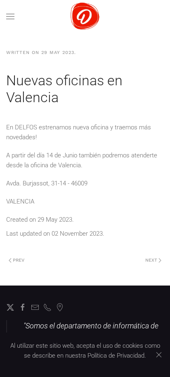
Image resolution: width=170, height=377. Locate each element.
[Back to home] (85, 16)
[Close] (159, 355)
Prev (18, 260)
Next (151, 260)
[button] (10, 16)
